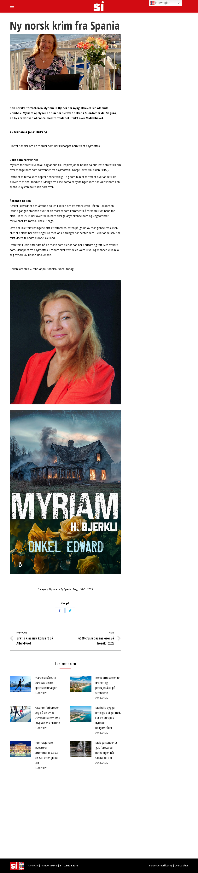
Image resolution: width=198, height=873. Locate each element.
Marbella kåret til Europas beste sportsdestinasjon (46, 683)
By (69, 589)
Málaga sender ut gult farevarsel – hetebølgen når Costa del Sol (106, 750)
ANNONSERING (49, 865)
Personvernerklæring (160, 865)
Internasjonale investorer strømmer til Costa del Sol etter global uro (46, 753)
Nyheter (53, 589)
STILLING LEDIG (69, 865)
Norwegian (162, 2)
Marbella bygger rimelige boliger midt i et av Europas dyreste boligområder (108, 718)
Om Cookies (181, 865)
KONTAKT (33, 865)
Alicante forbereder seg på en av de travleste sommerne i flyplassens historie (47, 715)
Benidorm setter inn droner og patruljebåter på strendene (107, 685)
